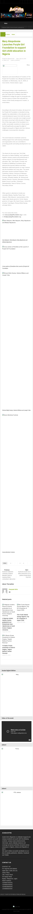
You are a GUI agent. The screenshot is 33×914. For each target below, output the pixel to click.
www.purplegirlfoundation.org (13, 214)
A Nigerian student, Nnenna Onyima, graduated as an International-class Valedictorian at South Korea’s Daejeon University (8, 624)
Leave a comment (15, 60)
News (13, 34)
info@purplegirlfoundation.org (12, 216)
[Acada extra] (16, 9)
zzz (8, 60)
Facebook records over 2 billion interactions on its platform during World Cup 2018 (24, 573)
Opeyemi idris (13, 589)
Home (8, 34)
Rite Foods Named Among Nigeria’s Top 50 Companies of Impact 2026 (23, 617)
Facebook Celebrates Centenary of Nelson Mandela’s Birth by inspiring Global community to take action (8, 574)
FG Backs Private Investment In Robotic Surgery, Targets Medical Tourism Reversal (8, 649)
